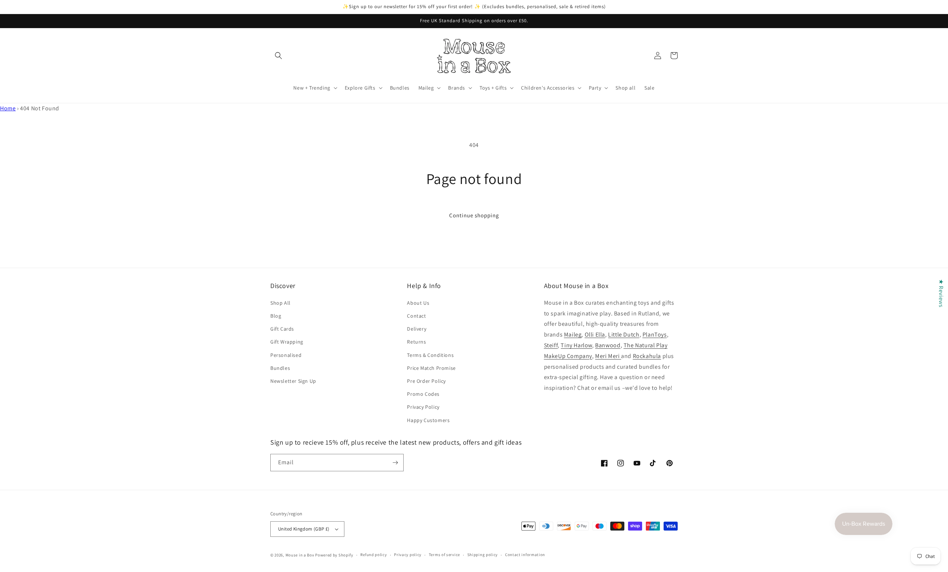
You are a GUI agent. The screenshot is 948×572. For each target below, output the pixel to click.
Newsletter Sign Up (293, 381)
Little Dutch (623, 334)
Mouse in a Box (300, 555)
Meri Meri (608, 356)
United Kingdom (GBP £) (304, 529)
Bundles (280, 368)
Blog (275, 315)
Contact (416, 315)
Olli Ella (595, 334)
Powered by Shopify (334, 555)
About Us (418, 303)
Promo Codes (423, 394)
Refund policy (373, 554)
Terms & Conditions (430, 355)
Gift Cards (282, 328)
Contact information (525, 554)
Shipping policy (482, 554)
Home (8, 108)
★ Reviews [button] (941, 293)
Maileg (573, 334)
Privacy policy (407, 554)
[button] (278, 55)
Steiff (551, 345)
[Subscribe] (395, 462)
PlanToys (654, 334)
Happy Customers (428, 420)
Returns (416, 341)
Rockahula (647, 356)
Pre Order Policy (426, 381)
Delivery (416, 328)
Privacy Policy (423, 407)
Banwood (607, 345)
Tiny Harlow (576, 345)
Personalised (285, 355)
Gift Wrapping (286, 341)
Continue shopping (474, 215)
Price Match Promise (431, 368)
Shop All (280, 303)
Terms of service (444, 554)
